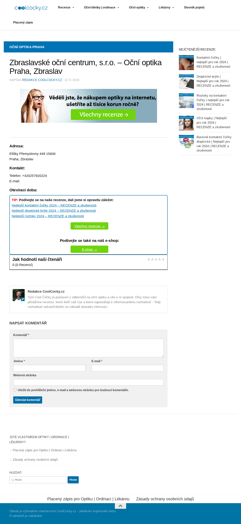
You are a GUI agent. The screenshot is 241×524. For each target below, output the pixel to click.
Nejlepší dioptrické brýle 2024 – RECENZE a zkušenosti (54, 211)
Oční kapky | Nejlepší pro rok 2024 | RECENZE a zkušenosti (213, 122)
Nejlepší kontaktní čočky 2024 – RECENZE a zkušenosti (54, 205)
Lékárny (164, 7)
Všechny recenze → (89, 225)
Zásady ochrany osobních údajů (35, 459)
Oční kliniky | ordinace (99, 7)
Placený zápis (23, 22)
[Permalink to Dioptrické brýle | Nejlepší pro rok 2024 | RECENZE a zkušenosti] (186, 81)
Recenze (64, 7)
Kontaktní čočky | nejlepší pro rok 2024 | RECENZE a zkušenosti (213, 62)
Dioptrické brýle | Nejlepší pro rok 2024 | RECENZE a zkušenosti (213, 81)
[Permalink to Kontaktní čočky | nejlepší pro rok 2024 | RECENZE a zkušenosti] (186, 62)
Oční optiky (137, 7)
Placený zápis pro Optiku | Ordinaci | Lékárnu (45, 450)
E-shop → (89, 249)
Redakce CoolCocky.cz (42, 80)
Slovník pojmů (194, 7)
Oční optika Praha (26, 47)
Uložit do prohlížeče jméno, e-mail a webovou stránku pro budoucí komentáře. (73, 390)
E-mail (97, 361)
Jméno (19, 361)
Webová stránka (24, 375)
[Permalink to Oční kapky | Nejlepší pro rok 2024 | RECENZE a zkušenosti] (186, 123)
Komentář (21, 335)
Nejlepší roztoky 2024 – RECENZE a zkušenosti (48, 216)
